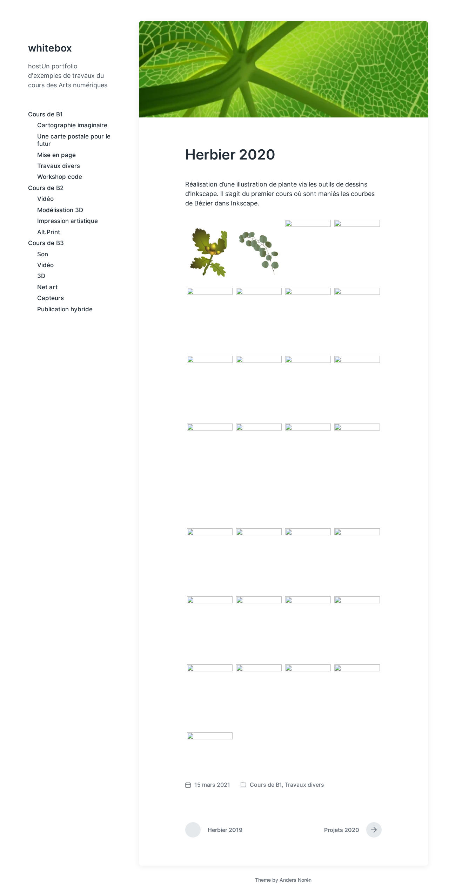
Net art (47, 287)
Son (42, 254)
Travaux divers (58, 165)
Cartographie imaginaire (72, 125)
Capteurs (50, 298)
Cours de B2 (45, 187)
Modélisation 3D (60, 210)
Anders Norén (295, 880)
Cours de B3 (46, 242)
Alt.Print (48, 232)
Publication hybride (65, 309)
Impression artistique (67, 220)
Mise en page (56, 154)
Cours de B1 (45, 114)
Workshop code (59, 176)
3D (41, 275)
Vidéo (45, 198)
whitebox (50, 48)
